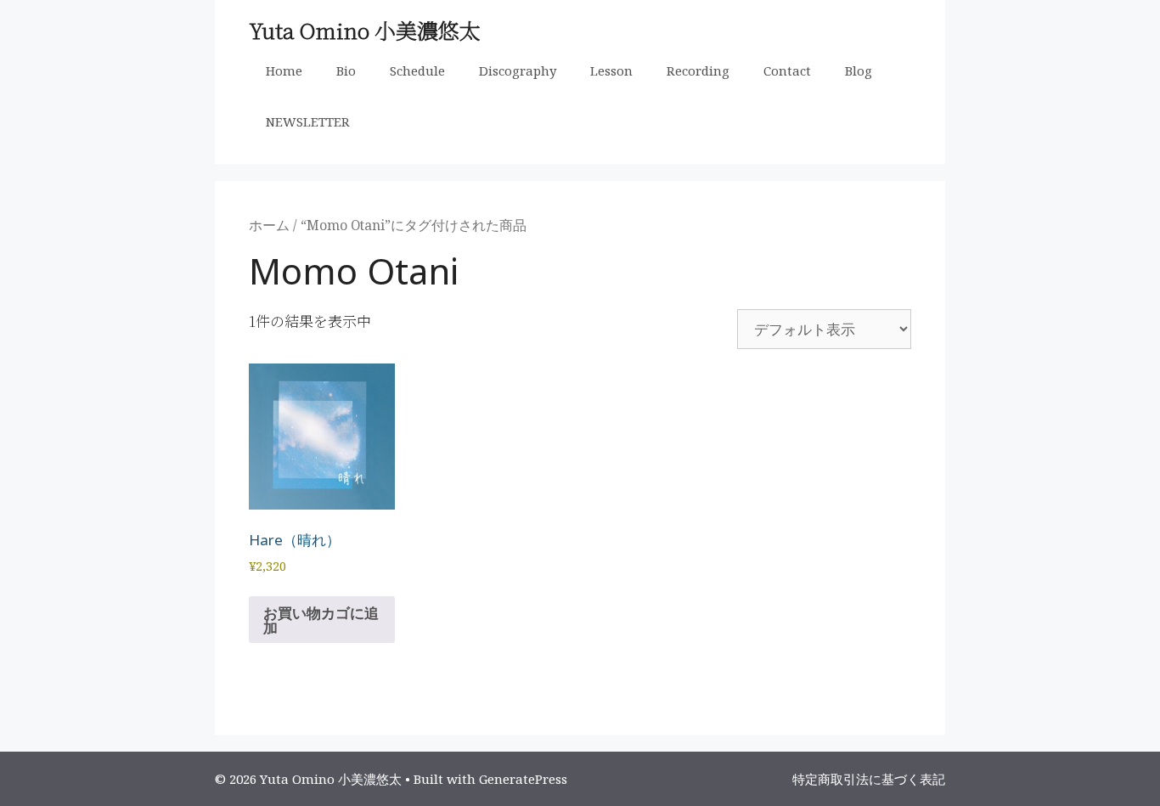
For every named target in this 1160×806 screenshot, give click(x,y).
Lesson (611, 70)
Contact (787, 70)
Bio (346, 70)
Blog (858, 70)
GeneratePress (523, 778)
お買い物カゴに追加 (321, 620)
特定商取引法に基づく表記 (868, 778)
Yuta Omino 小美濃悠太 (365, 29)
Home (284, 70)
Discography (517, 70)
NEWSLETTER (308, 121)
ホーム (269, 225)
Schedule (417, 70)
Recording (698, 70)
